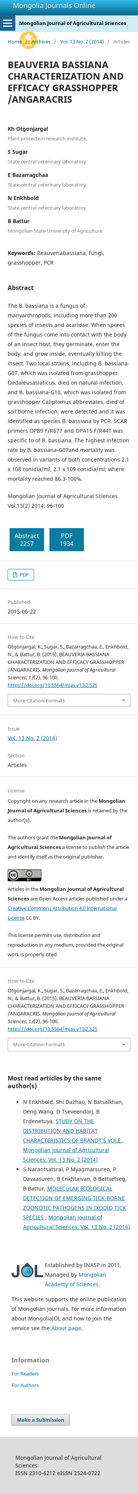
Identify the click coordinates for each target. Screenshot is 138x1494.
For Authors (25, 1385)
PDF (23, 574)
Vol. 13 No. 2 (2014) (82, 41)
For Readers (25, 1373)
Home (15, 41)
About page (66, 1328)
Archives (41, 41)
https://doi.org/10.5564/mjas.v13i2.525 (52, 685)
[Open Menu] (7, 23)
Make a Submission (40, 1419)
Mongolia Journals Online (54, 5)
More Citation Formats (39, 700)
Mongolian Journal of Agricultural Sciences (72, 23)
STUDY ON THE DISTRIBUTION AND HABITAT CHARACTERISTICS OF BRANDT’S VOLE (72, 1130)
